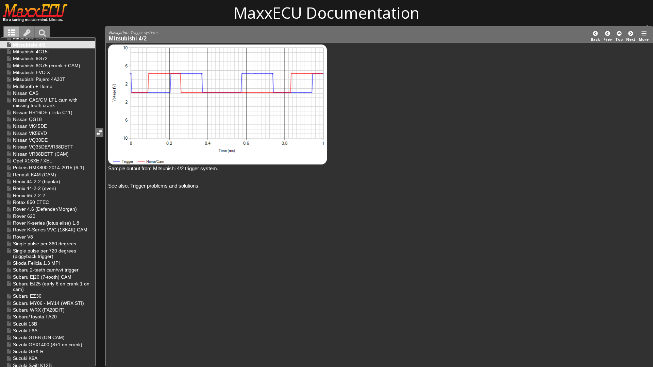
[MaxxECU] (39, 12)
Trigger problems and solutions (164, 186)
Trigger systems (144, 32)
